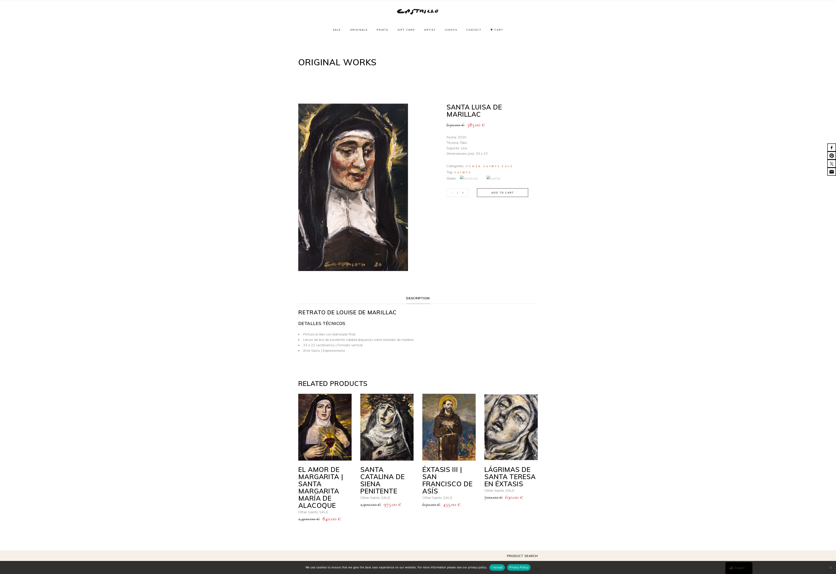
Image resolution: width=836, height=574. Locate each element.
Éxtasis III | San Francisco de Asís (447, 480)
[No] (830, 567)
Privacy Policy (518, 567)
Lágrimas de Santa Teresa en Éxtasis (510, 476)
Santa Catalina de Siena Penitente (382, 480)
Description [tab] (418, 298)
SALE (507, 166)
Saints (462, 172)
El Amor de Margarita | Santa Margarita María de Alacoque (320, 487)
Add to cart (502, 192)
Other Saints (483, 166)
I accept (497, 567)
